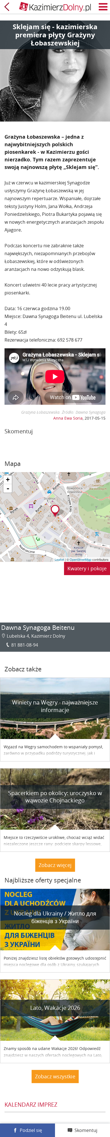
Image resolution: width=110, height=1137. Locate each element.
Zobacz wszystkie (55, 1076)
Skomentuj (85, 1130)
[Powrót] (7, 6)
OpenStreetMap (80, 559)
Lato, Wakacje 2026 (55, 1008)
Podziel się (31, 1130)
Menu (103, 6)
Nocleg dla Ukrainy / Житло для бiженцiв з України (55, 917)
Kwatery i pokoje (87, 568)
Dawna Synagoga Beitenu (38, 627)
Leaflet (59, 559)
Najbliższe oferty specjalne (43, 880)
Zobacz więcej (55, 865)
